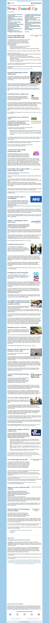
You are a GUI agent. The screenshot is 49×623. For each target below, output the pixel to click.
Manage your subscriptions (15, 618)
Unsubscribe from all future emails (33, 618)
